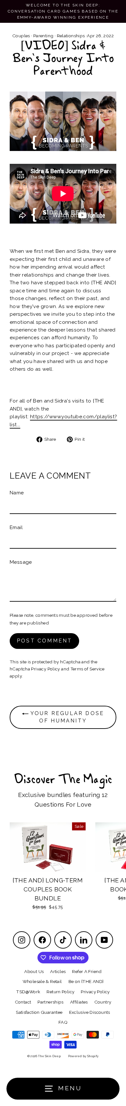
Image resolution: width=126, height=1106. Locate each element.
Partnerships (50, 1001)
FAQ (63, 1022)
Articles (58, 971)
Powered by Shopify (83, 1056)
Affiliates (79, 1001)
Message (21, 562)
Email (16, 527)
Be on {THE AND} (86, 981)
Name (17, 493)
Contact (23, 1001)
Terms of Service (87, 668)
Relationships (71, 35)
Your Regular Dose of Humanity (66, 717)
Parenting (43, 35)
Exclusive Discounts (89, 1012)
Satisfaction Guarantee (39, 1012)
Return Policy (60, 991)
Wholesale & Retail (42, 981)
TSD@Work (28, 991)
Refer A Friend (86, 971)
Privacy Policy (45, 668)
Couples (21, 35)
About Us (34, 971)
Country (102, 1001)
